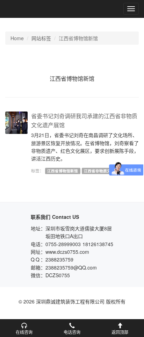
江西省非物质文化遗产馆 (105, 170)
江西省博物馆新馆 (62, 170)
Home (17, 38)
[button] (24, 328)
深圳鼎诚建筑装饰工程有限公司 (28, 8)
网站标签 (41, 38)
